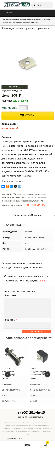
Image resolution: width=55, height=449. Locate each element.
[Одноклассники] (7, 186)
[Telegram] (19, 186)
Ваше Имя (11, 320)
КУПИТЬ (27, 115)
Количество (9, 108)
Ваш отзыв (11, 295)
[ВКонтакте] (3, 186)
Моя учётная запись (9, 445)
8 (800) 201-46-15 (31, 413)
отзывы (43, 280)
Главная (8, 20)
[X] (15, 186)
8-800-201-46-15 (34, 205)
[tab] (27, 215)
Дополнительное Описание (27, 215)
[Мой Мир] (11, 186)
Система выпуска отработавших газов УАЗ (26, 20)
